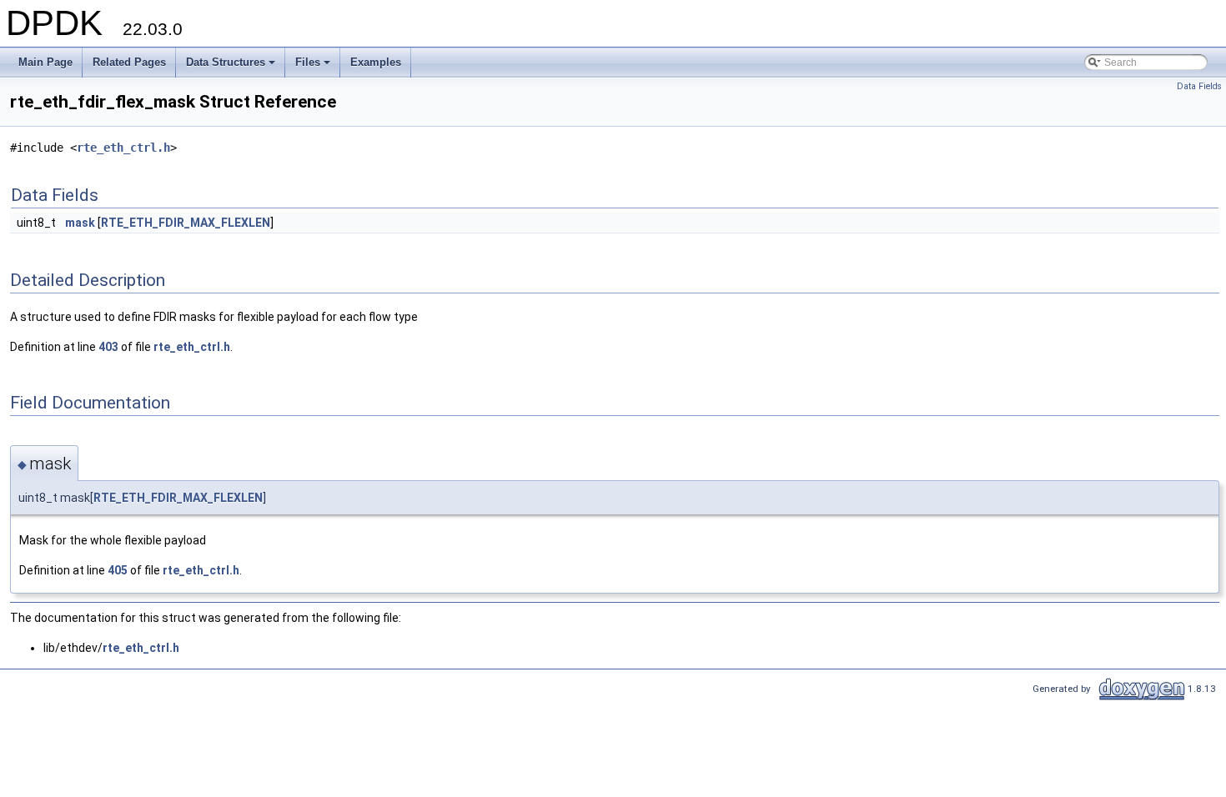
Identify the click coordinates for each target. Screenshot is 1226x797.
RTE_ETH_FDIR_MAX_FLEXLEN (185, 222)
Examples (375, 62)
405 (118, 570)
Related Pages (129, 62)
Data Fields (1199, 86)
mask (80, 222)
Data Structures (232, 67)
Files (314, 67)
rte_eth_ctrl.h (123, 147)
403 (108, 346)
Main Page (45, 62)
